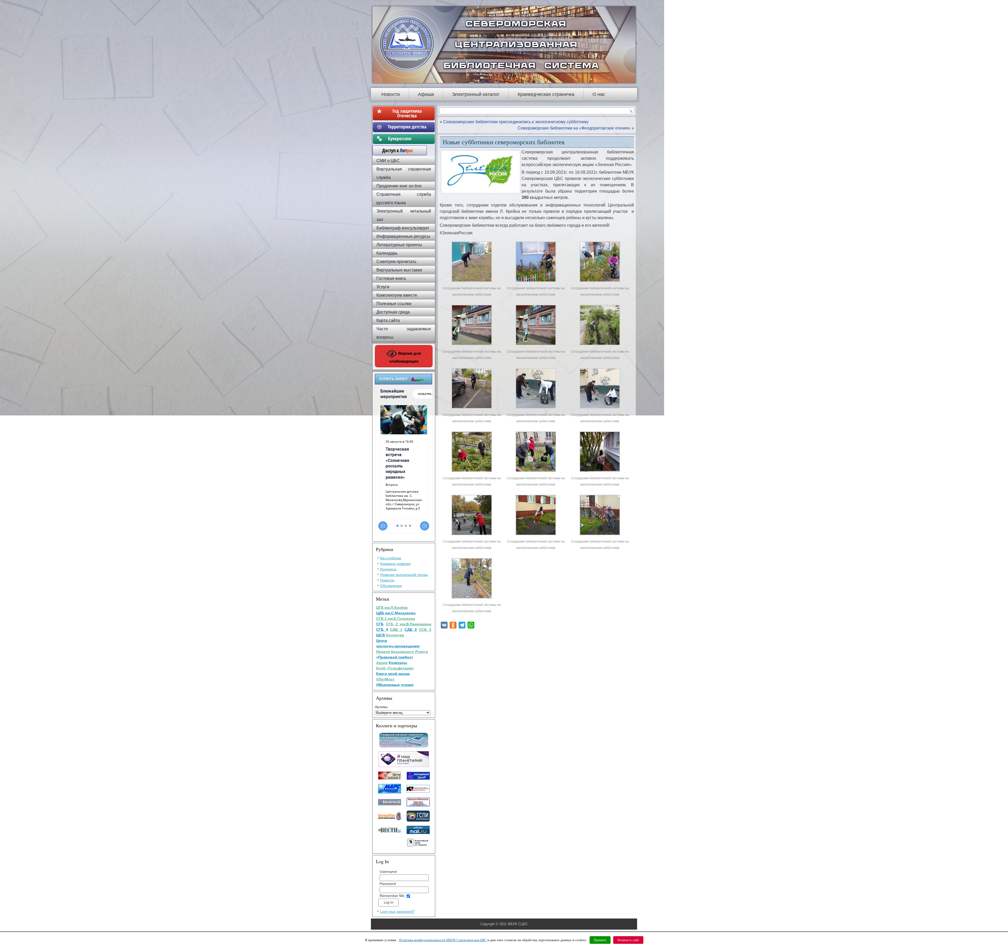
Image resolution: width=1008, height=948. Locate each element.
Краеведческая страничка (546, 94)
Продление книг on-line (399, 186)
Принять (600, 940)
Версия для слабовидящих (405, 357)
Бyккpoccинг (407, 138)
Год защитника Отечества (407, 113)
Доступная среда (393, 312)
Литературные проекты (399, 245)
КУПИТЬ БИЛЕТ (393, 379)
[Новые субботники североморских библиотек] (471, 282)
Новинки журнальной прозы (404, 575)
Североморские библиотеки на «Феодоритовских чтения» (574, 128)
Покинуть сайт (628, 940)
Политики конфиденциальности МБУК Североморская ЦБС (443, 940)
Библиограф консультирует (402, 228)
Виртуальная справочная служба (403, 173)
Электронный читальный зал (403, 215)
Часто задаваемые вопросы (403, 333)
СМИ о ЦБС (388, 160)
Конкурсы (388, 569)
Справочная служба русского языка (403, 198)
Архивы (381, 707)
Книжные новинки (395, 563)
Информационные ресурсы (403, 236)
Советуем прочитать (396, 261)
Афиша (426, 94)
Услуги (382, 287)
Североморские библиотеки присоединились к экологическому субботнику (516, 122)
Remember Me (392, 896)
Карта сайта (388, 320)
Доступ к (395, 150)
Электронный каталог (476, 94)
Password (388, 884)
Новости (390, 94)
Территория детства (407, 126)
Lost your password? (397, 911)
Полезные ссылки (393, 303)
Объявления (391, 586)
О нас (598, 94)
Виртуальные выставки (399, 270)
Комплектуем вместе (396, 295)
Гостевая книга (391, 278)
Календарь (386, 253)
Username (388, 871)
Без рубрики (390, 558)
